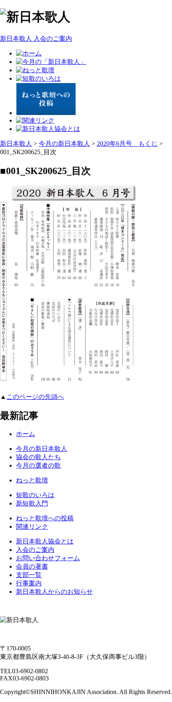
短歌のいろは (35, 495)
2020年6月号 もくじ (127, 143)
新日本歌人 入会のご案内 (36, 38)
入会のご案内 (35, 549)
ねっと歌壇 (32, 480)
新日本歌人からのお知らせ (54, 591)
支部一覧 (29, 574)
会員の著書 (32, 566)
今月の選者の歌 (38, 465)
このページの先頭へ (35, 396)
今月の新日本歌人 (64, 143)
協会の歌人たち (38, 457)
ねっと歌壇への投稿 (45, 518)
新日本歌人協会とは (45, 541)
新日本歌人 (16, 143)
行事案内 (29, 583)
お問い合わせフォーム (48, 558)
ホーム (25, 433)
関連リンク (32, 526)
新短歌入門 (32, 503)
